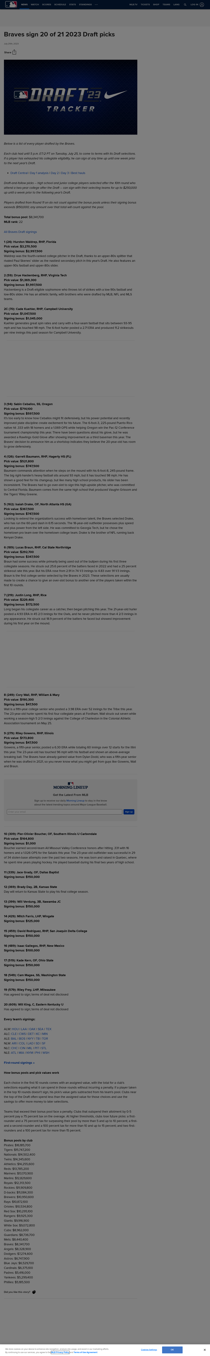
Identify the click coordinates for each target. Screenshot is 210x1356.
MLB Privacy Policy (60, 1352)
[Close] (204, 1349)
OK (172, 1349)
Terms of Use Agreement (85, 1352)
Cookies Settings (149, 1349)
